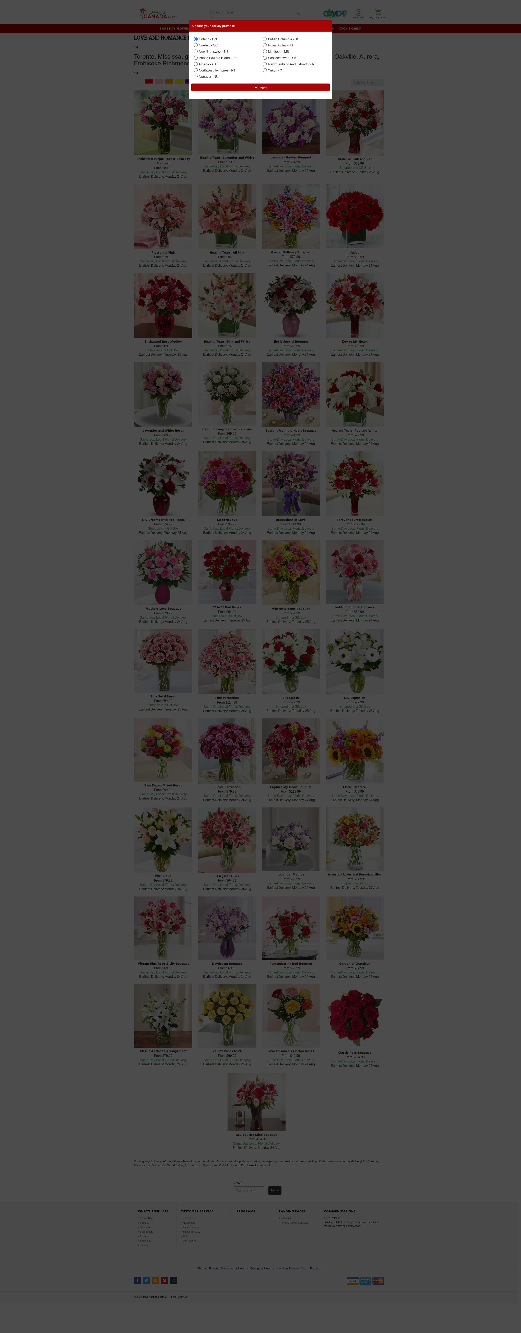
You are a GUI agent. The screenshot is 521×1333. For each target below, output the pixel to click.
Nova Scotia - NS (280, 45)
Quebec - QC (208, 45)
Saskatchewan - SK (282, 58)
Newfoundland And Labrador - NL (291, 64)
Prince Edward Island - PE (217, 58)
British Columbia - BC (283, 39)
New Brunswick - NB (213, 51)
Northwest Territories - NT (217, 70)
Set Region (260, 87)
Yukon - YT (275, 70)
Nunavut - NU (208, 76)
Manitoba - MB (278, 51)
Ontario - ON (207, 39)
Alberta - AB (207, 64)
